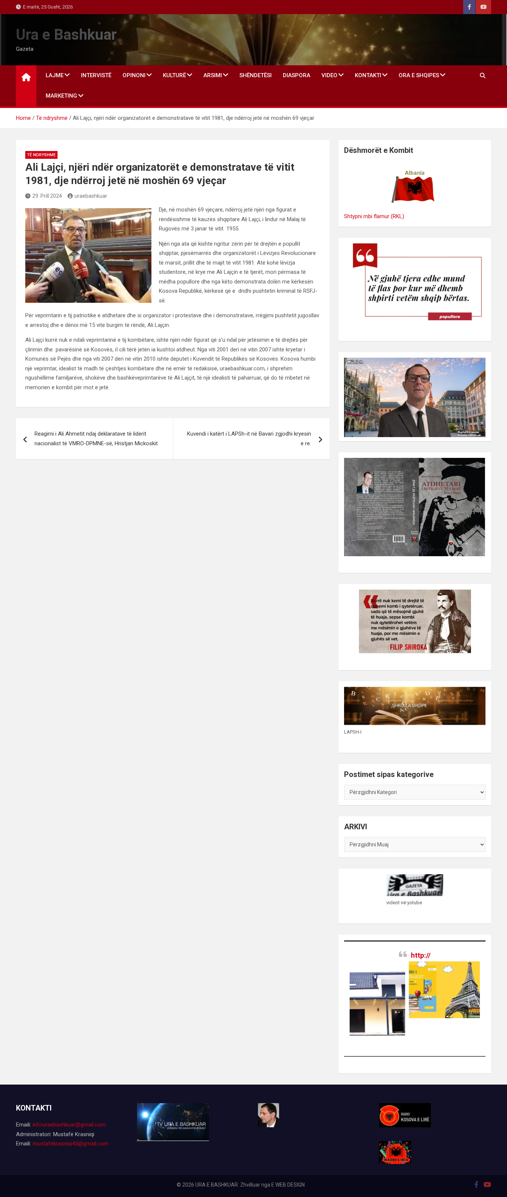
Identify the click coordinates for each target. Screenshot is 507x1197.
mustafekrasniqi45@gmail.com (70, 1143)
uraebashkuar (91, 196)
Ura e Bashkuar (66, 34)
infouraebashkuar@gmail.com (69, 1124)
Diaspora (296, 75)
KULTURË (174, 75)
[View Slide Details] (423, 989)
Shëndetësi (255, 75)
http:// (421, 955)
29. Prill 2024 (47, 196)
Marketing (61, 95)
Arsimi (212, 75)
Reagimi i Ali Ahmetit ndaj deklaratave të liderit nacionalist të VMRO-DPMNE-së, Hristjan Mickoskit (96, 438)
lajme (54, 75)
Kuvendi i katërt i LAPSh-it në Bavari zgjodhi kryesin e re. (249, 438)
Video (329, 75)
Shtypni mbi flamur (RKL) (374, 216)
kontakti (368, 75)
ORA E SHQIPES (419, 75)
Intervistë (96, 75)
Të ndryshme (41, 155)
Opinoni (133, 75)
